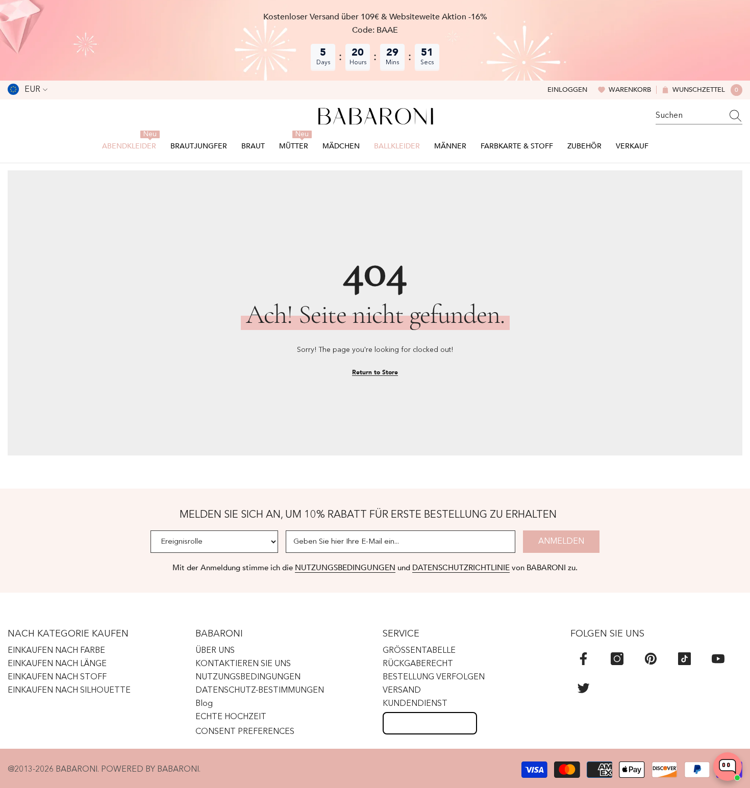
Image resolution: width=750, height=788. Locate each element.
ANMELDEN (561, 542)
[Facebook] (583, 659)
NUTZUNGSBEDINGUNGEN (345, 568)
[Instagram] (617, 659)
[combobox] (689, 116)
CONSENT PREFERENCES (244, 732)
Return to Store (375, 372)
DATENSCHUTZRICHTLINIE (461, 568)
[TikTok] (684, 659)
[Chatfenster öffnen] (727, 766)
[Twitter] (583, 688)
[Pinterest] (651, 659)
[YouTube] (718, 659)
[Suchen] (699, 116)
